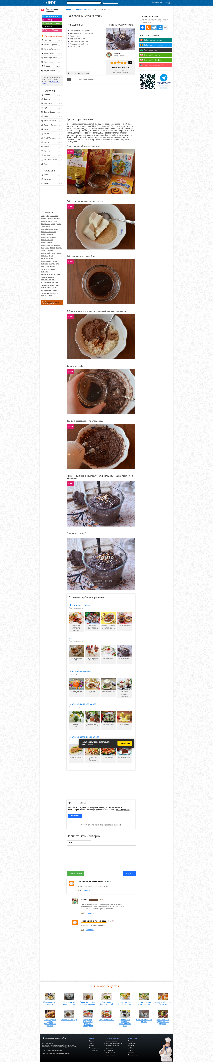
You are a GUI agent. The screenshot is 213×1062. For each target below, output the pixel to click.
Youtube (130, 1048)
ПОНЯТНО (125, 743)
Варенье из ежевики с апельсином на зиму (125, 1023)
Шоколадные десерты (80, 605)
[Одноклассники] (148, 27)
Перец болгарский (47, 258)
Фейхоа (55, 290)
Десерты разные (83, 9)
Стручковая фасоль (47, 282)
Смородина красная (47, 277)
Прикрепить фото (75, 873)
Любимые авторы (52, 23)
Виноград (57, 218)
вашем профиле (123, 810)
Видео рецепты (50, 70)
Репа (42, 266)
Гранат (55, 221)
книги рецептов (89, 79)
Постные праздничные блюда (84, 737)
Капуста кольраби (47, 240)
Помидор (52, 264)
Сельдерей (44, 272)
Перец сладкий (46, 261)
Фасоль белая (51, 288)
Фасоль (43, 288)
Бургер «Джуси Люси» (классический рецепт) (50, 1023)
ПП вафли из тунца (69, 1020)
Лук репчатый (45, 253)
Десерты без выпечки (80, 671)
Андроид (45, 83)
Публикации (109, 1050)
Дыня (43, 226)
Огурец (51, 256)
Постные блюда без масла (82, 704)
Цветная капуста (52, 293)
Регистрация (156, 3)
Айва (42, 216)
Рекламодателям (94, 1048)
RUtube (130, 1050)
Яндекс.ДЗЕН (132, 1043)
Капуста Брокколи (47, 234)
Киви (42, 248)
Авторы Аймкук (51, 30)
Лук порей (50, 250)
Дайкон (58, 224)
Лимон (43, 250)
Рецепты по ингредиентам (114, 1043)
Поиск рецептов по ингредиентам (52, 303)
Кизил (47, 248)
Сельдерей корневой (48, 274)
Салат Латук (45, 269)
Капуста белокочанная (48, 232)
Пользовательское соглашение (52, 1050)
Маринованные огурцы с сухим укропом (163, 1022)
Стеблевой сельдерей (48, 280)
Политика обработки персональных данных (56, 1053)
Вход (167, 3)
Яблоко (49, 296)
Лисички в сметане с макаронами (144, 1003)
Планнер (48, 20)
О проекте (92, 1041)
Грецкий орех (45, 224)
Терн (56, 282)
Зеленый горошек (47, 229)
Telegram (131, 1045)
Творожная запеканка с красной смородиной (88, 1023)
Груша (53, 224)
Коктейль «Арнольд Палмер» (163, 1003)
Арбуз (47, 216)
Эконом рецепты (51, 66)
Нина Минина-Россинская (90, 882)
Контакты (92, 1045)
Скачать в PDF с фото (152, 55)
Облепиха (44, 256)
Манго (53, 253)
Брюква (50, 218)
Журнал (48, 27)
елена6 (117, 53)
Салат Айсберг (50, 266)
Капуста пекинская (47, 242)
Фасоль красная (46, 290)
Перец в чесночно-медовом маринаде (88, 1003)
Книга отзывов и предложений (52, 10)
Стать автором (93, 1050)
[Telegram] (154, 27)
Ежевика (48, 226)
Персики (54, 261)
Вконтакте (131, 1052)
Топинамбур (45, 285)
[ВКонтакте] (142, 27)
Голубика (44, 221)
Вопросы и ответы (111, 1052)
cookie (90, 745)
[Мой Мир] (160, 27)
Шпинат (43, 296)
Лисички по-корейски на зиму (125, 1003)
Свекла (52, 269)
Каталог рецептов (111, 1041)
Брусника (44, 218)
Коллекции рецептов (112, 1045)
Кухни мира (109, 1048)
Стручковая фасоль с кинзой (106, 1003)
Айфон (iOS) (54, 82)
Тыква (52, 285)
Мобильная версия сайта (55, 1038)
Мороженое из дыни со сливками (68, 1003)
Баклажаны (54, 216)
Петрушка (44, 264)
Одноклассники (133, 1055)
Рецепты (69, 9)
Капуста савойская (47, 245)
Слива (58, 274)
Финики (43, 293)
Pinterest (130, 1041)
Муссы (72, 638)
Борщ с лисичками (106, 1020)
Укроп (57, 285)
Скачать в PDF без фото (153, 60)
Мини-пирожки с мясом (50, 1003)
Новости (91, 1043)
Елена (84, 900)
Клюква (52, 248)
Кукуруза (59, 248)
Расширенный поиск (110, 3)
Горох (50, 221)
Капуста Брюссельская (48, 237)
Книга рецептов (51, 16)
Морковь (58, 253)
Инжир (56, 229)
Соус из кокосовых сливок (144, 1021)
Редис (57, 264)
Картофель (57, 245)
